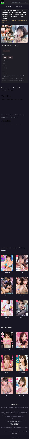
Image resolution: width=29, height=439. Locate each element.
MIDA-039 (21, 295)
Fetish (5, 57)
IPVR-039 (7, 272)
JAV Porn (5, 420)
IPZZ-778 (21, 272)
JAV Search (20, 421)
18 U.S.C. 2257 (14, 433)
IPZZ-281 (7, 295)
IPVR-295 (7, 317)
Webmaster (4, 431)
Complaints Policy (23, 431)
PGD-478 (21, 350)
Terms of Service (10, 431)
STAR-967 (21, 395)
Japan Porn (14, 420)
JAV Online (15, 421)
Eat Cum (10, 57)
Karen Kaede (6, 50)
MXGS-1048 (7, 372)
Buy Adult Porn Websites (14, 423)
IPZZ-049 (7, 395)
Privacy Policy (16, 431)
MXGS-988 (22, 372)
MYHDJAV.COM (18, 437)
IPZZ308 (22, 317)
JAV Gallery (9, 420)
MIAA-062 (7, 350)
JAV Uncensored (20, 420)
